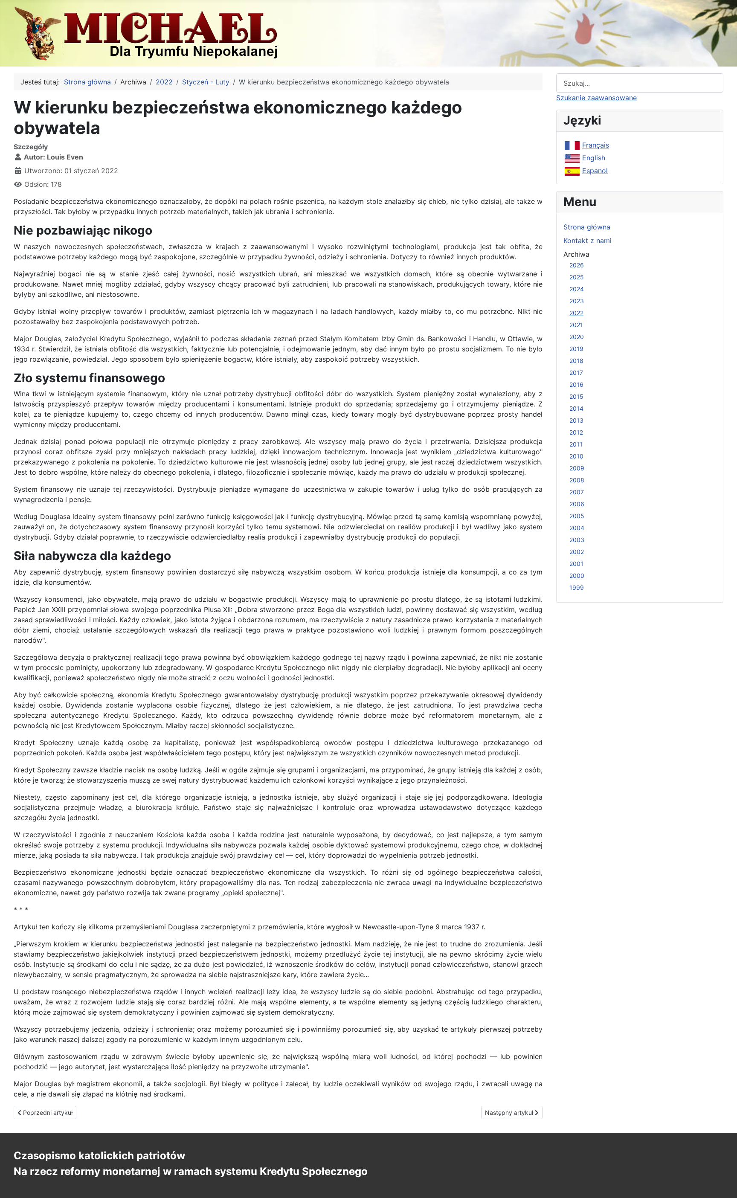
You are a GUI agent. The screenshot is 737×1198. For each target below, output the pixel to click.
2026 (576, 265)
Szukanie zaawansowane (596, 97)
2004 (576, 527)
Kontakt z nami (587, 240)
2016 (576, 384)
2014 (576, 408)
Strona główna (586, 227)
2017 (576, 372)
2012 (576, 432)
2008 (576, 480)
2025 (576, 277)
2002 (576, 551)
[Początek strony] (722, 1182)
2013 (576, 420)
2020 (576, 336)
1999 (576, 587)
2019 (576, 348)
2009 (576, 468)
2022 (576, 312)
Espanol (595, 170)
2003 (576, 539)
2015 (576, 396)
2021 (576, 324)
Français (595, 145)
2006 (576, 504)
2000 (576, 575)
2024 (576, 289)
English (593, 158)
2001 (576, 563)
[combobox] (639, 83)
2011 (576, 444)
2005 (576, 515)
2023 (576, 301)
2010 (576, 456)
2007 (576, 492)
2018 (576, 360)
